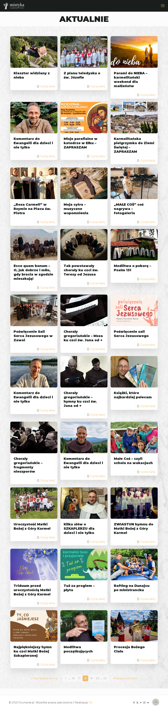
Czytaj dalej (47, 86)
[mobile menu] (163, 6)
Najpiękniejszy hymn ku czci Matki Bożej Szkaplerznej (33, 651)
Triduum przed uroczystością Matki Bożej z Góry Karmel (32, 590)
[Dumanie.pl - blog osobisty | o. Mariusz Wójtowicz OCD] (13, 6)
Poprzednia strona (45, 678)
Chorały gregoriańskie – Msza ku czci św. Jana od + (83, 336)
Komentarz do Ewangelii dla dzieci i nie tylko (33, 143)
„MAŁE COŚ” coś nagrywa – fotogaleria (129, 209)
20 (97, 678)
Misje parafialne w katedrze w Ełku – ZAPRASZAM (80, 143)
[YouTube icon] (141, 702)
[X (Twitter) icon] (137, 702)
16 (73, 678)
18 (85, 678)
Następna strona (124, 678)
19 (91, 678)
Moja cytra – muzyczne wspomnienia (76, 209)
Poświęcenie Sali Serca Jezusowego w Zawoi (33, 336)
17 (79, 678)
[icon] (148, 702)
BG (91, 702)
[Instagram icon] (144, 702)
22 (105, 678)
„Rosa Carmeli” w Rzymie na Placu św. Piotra (32, 209)
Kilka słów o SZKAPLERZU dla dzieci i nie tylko (79, 528)
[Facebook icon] (134, 702)
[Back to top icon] (155, 702)
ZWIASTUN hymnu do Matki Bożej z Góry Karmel (133, 528)
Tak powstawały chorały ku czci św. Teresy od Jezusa (81, 270)
